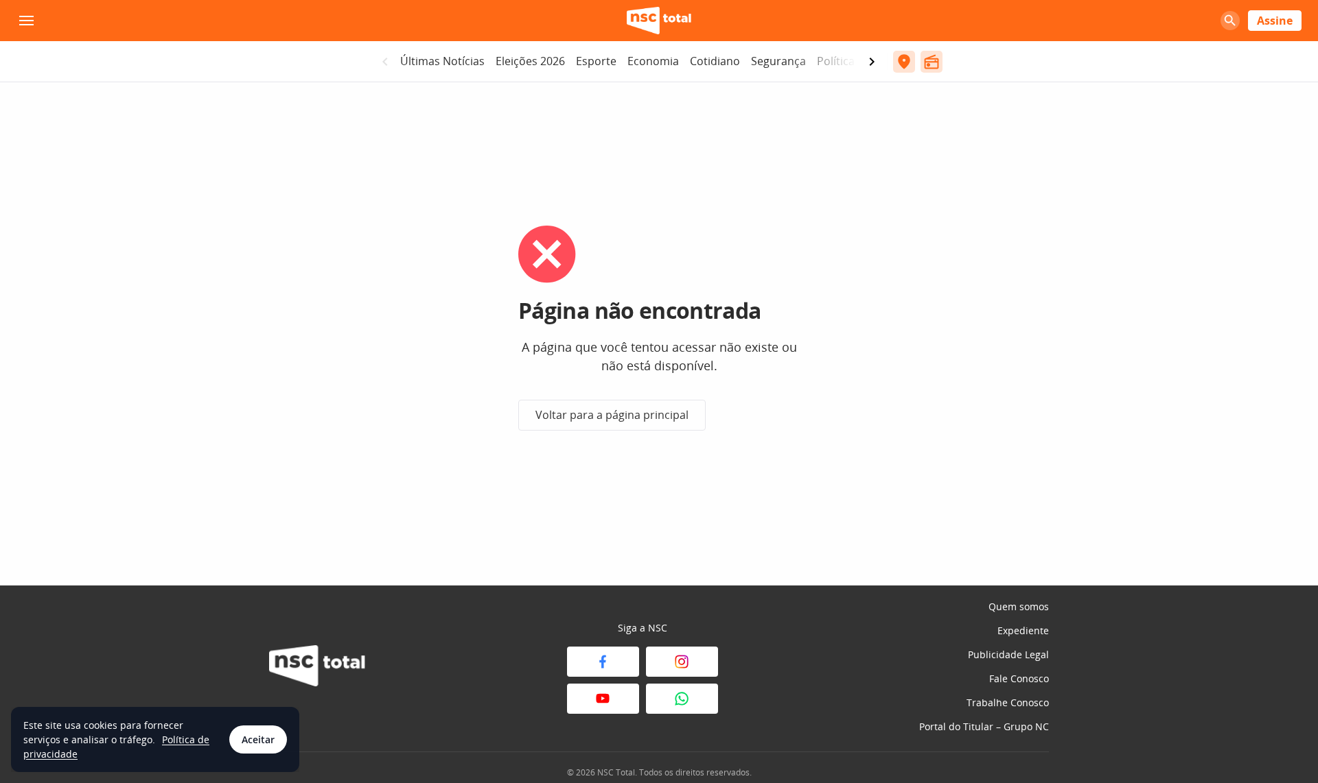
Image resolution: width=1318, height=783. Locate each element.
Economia (653, 61)
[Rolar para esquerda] (385, 61)
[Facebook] (603, 662)
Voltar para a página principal (612, 414)
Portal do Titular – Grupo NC (984, 726)
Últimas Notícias (442, 61)
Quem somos (1018, 606)
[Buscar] (1230, 20)
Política (836, 61)
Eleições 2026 (530, 61)
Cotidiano (715, 61)
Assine (1275, 20)
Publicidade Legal (1008, 654)
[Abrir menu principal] (26, 20)
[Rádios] (932, 62)
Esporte (596, 61)
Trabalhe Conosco (1008, 702)
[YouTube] (603, 699)
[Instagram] (682, 662)
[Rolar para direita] (871, 61)
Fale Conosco (1019, 678)
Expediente (1023, 630)
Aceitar (258, 739)
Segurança (778, 61)
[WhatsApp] (682, 699)
